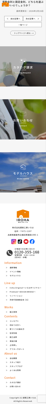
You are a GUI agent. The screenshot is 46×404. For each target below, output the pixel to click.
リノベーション (16, 296)
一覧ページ (23, 25)
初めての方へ (15, 325)
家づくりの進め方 (17, 329)
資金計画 (13, 341)
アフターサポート (17, 349)
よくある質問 (15, 370)
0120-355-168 (27, 252)
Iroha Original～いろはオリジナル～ (25, 288)
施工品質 (13, 337)
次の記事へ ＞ (32, 18)
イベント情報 (15, 271)
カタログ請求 (15, 382)
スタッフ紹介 (15, 362)
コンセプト (14, 321)
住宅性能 (13, 333)
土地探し (13, 345)
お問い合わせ (15, 386)
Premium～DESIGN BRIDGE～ (23, 292)
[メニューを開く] (41, 5)
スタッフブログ (16, 366)
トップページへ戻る (22, 33)
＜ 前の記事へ (13, 18)
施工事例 (13, 312)
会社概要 (13, 358)
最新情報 (13, 267)
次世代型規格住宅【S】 (19, 300)
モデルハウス (15, 275)
